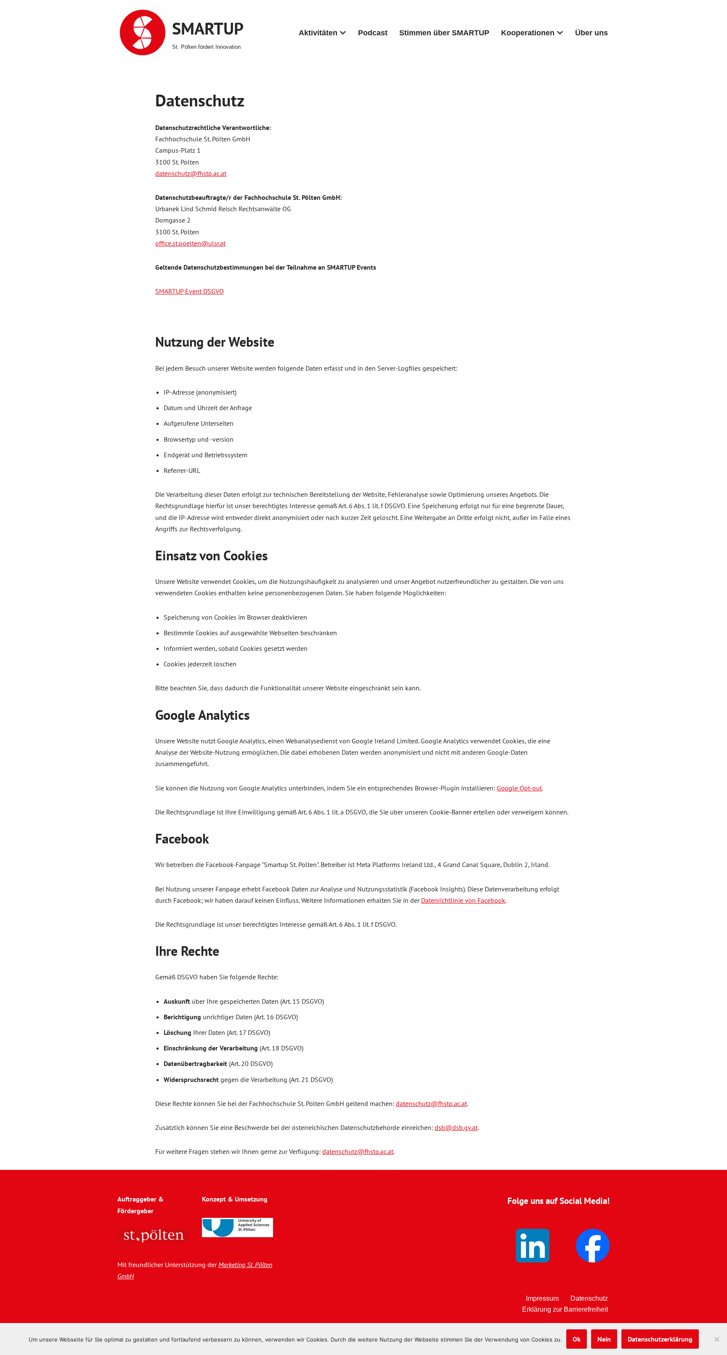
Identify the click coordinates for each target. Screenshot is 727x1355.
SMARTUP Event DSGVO (189, 291)
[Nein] (716, 1339)
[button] (343, 32)
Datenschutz (589, 1298)
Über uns (591, 33)
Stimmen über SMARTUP (444, 33)
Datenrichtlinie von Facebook (463, 900)
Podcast (372, 33)
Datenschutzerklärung (660, 1339)
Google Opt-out (519, 788)
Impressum (542, 1298)
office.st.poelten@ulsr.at (190, 243)
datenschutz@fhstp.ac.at (190, 173)
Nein (604, 1339)
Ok (577, 1339)
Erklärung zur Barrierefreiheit (565, 1309)
